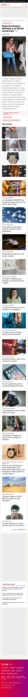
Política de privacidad (14, 682)
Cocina (22, 1)
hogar (24, 677)
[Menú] (26, 5)
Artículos (12, 667)
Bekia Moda (4, 20)
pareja (3, 677)
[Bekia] (3, 1)
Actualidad (9, 1)
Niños (13, 670)
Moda (14, 1)
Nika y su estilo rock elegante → (11, 120)
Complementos (5, 670)
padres (22, 676)
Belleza (18, 1)
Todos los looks (7, 117)
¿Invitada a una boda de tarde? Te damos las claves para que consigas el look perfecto (13, 589)
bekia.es (3, 676)
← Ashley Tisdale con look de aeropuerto (11, 113)
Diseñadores (20, 667)
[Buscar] (23, 5)
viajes (5, 679)
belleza (13, 676)
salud (13, 677)
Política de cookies (6, 685)
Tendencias (4, 667)
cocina (17, 676)
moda (8, 676)
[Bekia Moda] (5, 5)
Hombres (19, 670)
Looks (9, 20)
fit (1, 679)
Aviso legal (4, 682)
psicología (19, 677)
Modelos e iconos (12, 673)
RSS (14, 685)
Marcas (3, 673)
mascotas (8, 677)
